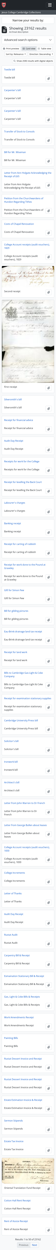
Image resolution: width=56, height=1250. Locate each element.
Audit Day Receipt (13, 440)
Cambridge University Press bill (21, 720)
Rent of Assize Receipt (16, 1221)
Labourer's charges (14, 502)
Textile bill (9, 69)
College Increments (14, 872)
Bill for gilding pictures (16, 610)
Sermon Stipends (13, 1120)
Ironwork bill (11, 761)
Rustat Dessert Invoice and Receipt (23, 1058)
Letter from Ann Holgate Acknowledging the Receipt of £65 (27, 174)
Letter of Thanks (13, 893)
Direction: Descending (40, 54)
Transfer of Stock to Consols (19, 131)
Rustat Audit (11, 934)
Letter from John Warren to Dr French (24, 803)
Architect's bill (11, 782)
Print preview (12, 48)
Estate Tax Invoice (13, 1141)
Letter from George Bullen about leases (25, 825)
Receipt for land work (15, 652)
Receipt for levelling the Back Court (23, 482)
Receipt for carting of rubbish (20, 544)
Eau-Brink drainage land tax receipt (23, 631)
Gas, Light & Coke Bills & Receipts (22, 996)
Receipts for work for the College (21, 461)
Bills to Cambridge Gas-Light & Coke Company (23, 674)
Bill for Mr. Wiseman (15, 152)
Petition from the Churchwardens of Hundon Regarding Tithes (23, 200)
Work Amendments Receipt (19, 1017)
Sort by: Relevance (15, 54)
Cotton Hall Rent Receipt (17, 1200)
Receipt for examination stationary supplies (27, 698)
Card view (30, 48)
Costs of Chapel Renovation (19, 223)
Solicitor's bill (11, 741)
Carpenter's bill (12, 90)
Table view (45, 48)
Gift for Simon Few (14, 590)
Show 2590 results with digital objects (34, 61)
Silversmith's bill (13, 399)
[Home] (5, 5)
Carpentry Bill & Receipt (17, 955)
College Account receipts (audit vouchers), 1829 (27, 246)
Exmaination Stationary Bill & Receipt (24, 976)
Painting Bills (11, 1038)
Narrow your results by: (28, 20)
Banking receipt (12, 523)
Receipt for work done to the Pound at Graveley (25, 566)
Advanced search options (21, 40)
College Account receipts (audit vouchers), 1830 (27, 849)
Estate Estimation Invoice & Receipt (23, 1100)
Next (34, 1245)
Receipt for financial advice (18, 420)
